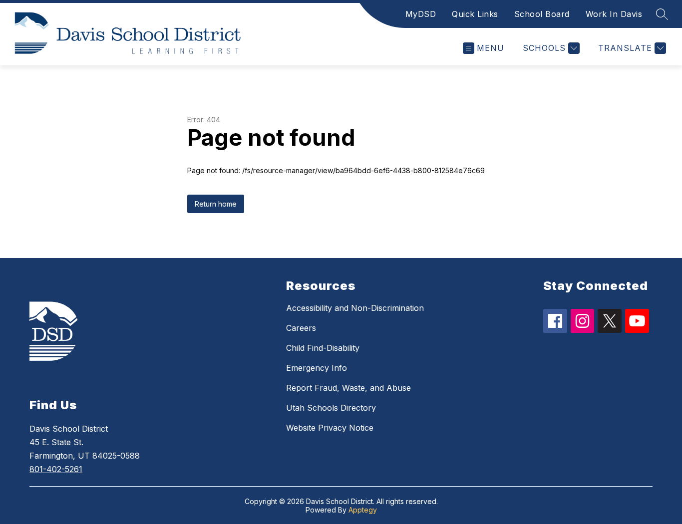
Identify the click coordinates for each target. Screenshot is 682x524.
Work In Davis (614, 14)
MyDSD (420, 14)
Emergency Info (316, 368)
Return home (216, 204)
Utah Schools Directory (331, 408)
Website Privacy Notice (329, 428)
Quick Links (475, 14)
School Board (542, 14)
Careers (301, 328)
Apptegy (362, 510)
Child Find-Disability (322, 348)
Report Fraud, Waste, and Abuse (348, 388)
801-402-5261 (55, 469)
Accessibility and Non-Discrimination (355, 308)
